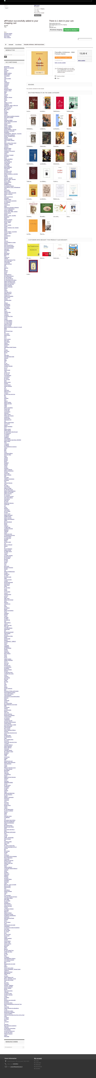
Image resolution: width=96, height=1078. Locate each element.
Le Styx (6, 317)
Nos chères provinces (9, 276)
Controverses (7, 204)
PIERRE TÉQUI (7, 516)
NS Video (6, 485)
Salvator (6, 708)
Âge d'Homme (7, 305)
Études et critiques (8, 219)
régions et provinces (8, 196)
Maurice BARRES (8, 167)
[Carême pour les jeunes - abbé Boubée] (73, 102)
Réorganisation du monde (9, 925)
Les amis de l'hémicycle (9, 1031)
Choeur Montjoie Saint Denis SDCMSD (12, 440)
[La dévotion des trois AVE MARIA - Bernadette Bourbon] (46, 155)
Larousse (6, 595)
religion (5, 96)
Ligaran (5, 554)
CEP (5, 894)
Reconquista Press (8, 825)
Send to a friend (60, 76)
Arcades (6, 852)
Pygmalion (6, 802)
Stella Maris (6, 364)
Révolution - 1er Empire (9, 131)
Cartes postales (7, 78)
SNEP (5, 360)
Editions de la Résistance (9, 282)
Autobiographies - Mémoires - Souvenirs (13, 133)
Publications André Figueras (10, 347)
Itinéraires (6, 398)
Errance (6, 812)
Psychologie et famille (9, 186)
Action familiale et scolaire (10, 242)
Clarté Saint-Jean (8, 261)
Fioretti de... (56, 146)
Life (5, 505)
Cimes (5, 853)
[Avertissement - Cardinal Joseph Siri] (33, 155)
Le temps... (42, 111)
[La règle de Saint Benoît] (46, 190)
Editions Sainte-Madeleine (9, 491)
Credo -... (69, 146)
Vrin (5, 421)
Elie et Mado (7, 851)
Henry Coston (7, 297)
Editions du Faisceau (8, 860)
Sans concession (8, 904)
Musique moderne (8, 89)
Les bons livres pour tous (9, 394)
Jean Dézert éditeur (8, 898)
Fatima (5, 100)
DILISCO (6, 671)
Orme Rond (6, 333)
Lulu (5, 818)
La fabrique (6, 445)
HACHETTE (6, 574)
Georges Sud (7, 372)
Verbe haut (6, 773)
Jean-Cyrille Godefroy (9, 693)
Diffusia (5, 711)
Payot (5, 814)
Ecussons (6, 70)
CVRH (5, 406)
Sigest (5, 644)
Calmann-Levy (7, 603)
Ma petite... (42, 216)
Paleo (5, 833)
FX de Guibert (7, 591)
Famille (5, 113)
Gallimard (6, 525)
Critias (5, 883)
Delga (5, 955)
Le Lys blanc (7, 757)
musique (6, 169)
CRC (5, 265)
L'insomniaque (7, 411)
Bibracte (6, 949)
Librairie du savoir (8, 906)
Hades (5, 578)
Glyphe (5, 466)
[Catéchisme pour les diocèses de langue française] (60, 102)
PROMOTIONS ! (7, 184)
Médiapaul (6, 530)
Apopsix (6, 425)
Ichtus (5, 923)
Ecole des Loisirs (8, 816)
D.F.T (5, 427)
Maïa (5, 962)
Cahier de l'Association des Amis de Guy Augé (14, 1015)
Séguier (5, 783)
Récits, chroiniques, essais (10, 978)
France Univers (7, 384)
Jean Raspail (7, 163)
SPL (5, 362)
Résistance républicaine (9, 821)
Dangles (6, 649)
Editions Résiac (7, 430)
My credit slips (37, 1062)
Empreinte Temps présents (10, 722)
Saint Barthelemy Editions (9, 958)
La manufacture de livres (9, 535)
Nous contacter (7, 37)
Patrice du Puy (7, 887)
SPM (5, 309)
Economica (6, 855)
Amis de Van (7, 423)
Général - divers (7, 149)
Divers (5, 81)
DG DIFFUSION (7, 648)
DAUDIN (6, 464)
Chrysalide (6, 910)
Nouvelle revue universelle (10, 1000)
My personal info (38, 1066)
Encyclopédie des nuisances (10, 446)
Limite (5, 1016)
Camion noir (6, 257)
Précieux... (29, 216)
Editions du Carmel (8, 515)
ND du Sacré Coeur (8, 331)
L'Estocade (6, 749)
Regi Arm (6, 771)
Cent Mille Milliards (8, 628)
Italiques (6, 302)
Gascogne (6, 781)
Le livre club (6, 410)
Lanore (5, 675)
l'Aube (5, 792)
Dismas (5, 272)
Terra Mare (6, 477)
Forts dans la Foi (7, 292)
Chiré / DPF (6, 843)
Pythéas (6, 350)
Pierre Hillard (7, 341)
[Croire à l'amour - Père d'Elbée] (60, 173)
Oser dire (6, 664)
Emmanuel (6, 480)
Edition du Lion (7, 391)
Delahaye (6, 876)
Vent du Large (7, 370)
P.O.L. (5, 337)
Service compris (7, 943)
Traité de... (29, 181)
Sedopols (6, 358)
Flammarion (6, 798)
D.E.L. (5, 266)
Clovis (5, 699)
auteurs (5, 234)
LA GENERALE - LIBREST (10, 641)
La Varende (6, 164)
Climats (5, 806)
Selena (5, 448)
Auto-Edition (6, 250)
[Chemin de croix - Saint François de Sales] (46, 138)
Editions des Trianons (9, 415)
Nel (5, 332)
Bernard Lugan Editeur (9, 826)
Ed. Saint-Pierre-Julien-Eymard (11, 431)
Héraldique (6, 104)
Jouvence (6, 676)
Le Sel (5, 836)
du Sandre (6, 787)
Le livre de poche (8, 579)
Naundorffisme (7, 903)
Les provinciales (7, 710)
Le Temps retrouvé (8, 769)
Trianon (5, 892)
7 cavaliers (6, 743)
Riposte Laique (7, 382)
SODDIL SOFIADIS (8, 660)
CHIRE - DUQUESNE (9, 837)
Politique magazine (8, 1033)
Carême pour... (70, 111)
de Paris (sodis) (7, 542)
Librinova (6, 634)
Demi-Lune (6, 663)
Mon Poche (6, 566)
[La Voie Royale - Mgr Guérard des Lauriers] (33, 225)
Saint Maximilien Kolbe (9, 356)
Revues (5, 352)
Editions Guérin (7, 429)
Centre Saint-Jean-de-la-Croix (10, 732)
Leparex (6, 319)
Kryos (5, 563)
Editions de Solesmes (9, 503)
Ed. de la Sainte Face (9, 950)
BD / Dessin (6, 109)
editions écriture (7, 402)
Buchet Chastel (7, 556)
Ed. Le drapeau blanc (8, 739)
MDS (5, 450)
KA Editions (6, 668)
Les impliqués (7, 308)
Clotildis (6, 758)
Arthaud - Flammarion (9, 797)
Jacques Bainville (8, 161)
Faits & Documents (8, 990)
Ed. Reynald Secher (8, 489)
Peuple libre (6, 504)
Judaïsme (6, 145)
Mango (5, 461)
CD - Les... (29, 258)
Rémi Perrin (6, 351)
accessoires (6, 66)
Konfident (6, 468)
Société (5, 226)
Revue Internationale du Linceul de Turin (13, 1004)
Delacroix (6, 268)
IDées (5, 380)
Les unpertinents (7, 667)
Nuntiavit (6, 508)
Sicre (5, 359)
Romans (6, 214)
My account (38, 1058)
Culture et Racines (8, 469)
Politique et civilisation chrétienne (11, 207)
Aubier (5, 813)
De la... (68, 216)
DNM (5, 759)
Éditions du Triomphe (8, 492)
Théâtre (5, 223)
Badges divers (7, 74)
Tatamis (6, 465)
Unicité (5, 779)
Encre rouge (6, 935)
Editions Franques (8, 285)
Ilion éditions (7, 607)
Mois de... (69, 128)
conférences (6, 82)
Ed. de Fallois (7, 587)
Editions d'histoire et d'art (9, 281)
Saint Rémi (6, 355)
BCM (5, 255)
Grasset (6, 593)
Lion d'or (6, 848)
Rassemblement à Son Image (10, 704)
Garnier (5, 532)
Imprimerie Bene (7, 300)
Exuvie (5, 657)
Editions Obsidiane (8, 426)
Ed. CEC (6, 954)
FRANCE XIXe (7, 128)
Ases (5, 399)
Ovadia (5, 953)
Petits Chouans (7, 839)
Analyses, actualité (8, 178)
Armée (5, 118)
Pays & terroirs (7, 339)
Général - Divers (7, 199)
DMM (5, 706)
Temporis (6, 552)
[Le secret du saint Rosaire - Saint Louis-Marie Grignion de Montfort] (33, 190)
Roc (5, 354)
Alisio (5, 685)
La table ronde (7, 527)
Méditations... (30, 128)
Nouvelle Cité (7, 620)
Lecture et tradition (8, 1013)
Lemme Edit (6, 473)
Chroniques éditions (8, 453)
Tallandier (6, 531)
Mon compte (7, 36)
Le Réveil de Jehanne (9, 908)
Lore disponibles (7, 375)
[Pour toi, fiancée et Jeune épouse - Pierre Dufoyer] (46, 225)
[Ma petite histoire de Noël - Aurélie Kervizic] (46, 208)
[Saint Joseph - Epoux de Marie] (73, 173)
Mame (5, 456)
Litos (5, 621)
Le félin (5, 789)
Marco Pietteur (7, 653)
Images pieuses (7, 212)
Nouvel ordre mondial (8, 980)
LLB (5, 387)
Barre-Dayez (7, 253)
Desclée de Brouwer (8, 582)
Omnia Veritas (7, 418)
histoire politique (7, 182)
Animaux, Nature (7, 233)
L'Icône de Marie (7, 716)
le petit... (28, 274)
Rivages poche (7, 805)
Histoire (5, 124)
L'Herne (5, 808)
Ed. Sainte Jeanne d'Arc (9, 845)
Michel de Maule (7, 536)
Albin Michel (6, 585)
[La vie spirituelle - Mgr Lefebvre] (33, 102)
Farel (5, 481)
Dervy (5, 933)
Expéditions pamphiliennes (10, 915)
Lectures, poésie (7, 90)
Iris (4, 301)
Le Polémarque (7, 774)
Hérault (5, 937)
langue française (7, 221)
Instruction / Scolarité (8, 155)
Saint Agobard (7, 438)
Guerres (6, 114)
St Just (5, 363)
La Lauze (6, 976)
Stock (5, 601)
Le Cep (5, 1009)
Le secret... (29, 199)
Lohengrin (6, 869)
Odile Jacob (6, 598)
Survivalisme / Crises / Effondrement (12, 187)
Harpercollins (7, 629)
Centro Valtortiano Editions (10, 730)
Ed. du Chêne (7, 930)
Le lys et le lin (7, 961)
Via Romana (6, 707)
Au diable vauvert (8, 551)
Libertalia (6, 790)
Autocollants (7, 75)
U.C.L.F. (6, 367)
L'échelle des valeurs (8, 1010)
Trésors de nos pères (8, 968)
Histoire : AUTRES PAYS (9, 136)
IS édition (6, 618)
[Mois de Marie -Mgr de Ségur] (73, 120)
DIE (5, 269)
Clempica (6, 392)
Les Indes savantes (8, 555)
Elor (5, 840)
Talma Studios (7, 633)
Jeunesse (6, 85)
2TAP (5, 965)
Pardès (5, 824)
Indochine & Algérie (8, 120)
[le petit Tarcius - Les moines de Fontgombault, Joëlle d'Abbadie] (33, 266)
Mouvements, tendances (9, 135)
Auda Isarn (6, 249)
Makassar (6, 911)
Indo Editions (7, 890)
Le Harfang (6, 1017)
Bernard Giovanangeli (8, 632)
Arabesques (6, 916)
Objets (5, 92)
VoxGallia (6, 864)
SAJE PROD (7, 487)
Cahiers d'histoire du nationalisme (11, 1008)
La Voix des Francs (8, 1032)
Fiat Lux (6, 661)
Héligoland (6, 413)
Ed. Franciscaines (8, 703)
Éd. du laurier (7, 495)
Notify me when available (60, 62)
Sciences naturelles (8, 986)
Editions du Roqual (8, 972)
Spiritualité (11, 44)
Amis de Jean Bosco (8, 245)
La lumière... (70, 199)
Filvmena (6, 731)
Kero (5, 605)
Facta (5, 289)
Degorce (6, 237)
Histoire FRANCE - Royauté (10, 129)
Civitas (5, 765)
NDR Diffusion (7, 973)
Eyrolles (6, 573)
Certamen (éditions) (8, 744)
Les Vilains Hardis (8, 323)
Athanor (6, 642)
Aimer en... (42, 258)
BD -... (68, 258)
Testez (5, 656)
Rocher (5, 597)
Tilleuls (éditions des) (8, 977)
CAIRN (5, 974)
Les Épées (6, 1019)
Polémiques (6, 344)
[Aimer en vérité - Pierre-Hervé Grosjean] (46, 250)
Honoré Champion (8, 386)
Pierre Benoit (7, 168)
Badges (5, 71)
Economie (6, 982)
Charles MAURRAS (8, 159)
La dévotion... (43, 163)
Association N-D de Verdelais (10, 856)
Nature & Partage (8, 669)
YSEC (5, 371)
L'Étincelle (6, 1027)
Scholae (6, 835)
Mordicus (6, 602)
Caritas (5, 766)
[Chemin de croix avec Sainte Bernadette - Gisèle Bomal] (60, 155)
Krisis (5, 388)
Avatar (5, 251)
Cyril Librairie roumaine (9, 959)
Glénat (5, 606)
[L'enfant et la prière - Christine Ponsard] (46, 120)
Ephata (5, 637)
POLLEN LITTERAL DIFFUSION (11, 691)
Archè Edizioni (7, 235)
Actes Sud (6, 804)
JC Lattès (6, 575)
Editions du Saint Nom (9, 284)
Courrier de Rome (8, 264)
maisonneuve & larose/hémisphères (12, 696)
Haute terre (6, 390)
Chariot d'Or (6, 652)
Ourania (6, 701)
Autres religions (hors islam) (10, 143)
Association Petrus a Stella (10, 724)
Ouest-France (7, 335)
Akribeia (6, 243)
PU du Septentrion (8, 548)
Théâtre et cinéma (8, 102)
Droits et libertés (7, 474)
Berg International (8, 521)
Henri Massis (7, 160)
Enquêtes (6, 112)
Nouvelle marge (7, 861)
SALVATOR (6, 700)
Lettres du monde (8, 324)
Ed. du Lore (6, 374)
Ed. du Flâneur (7, 922)
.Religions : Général (8, 144)
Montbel (6, 568)
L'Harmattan (6, 307)
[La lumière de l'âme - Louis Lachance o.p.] (73, 190)
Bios (5, 849)
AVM (5, 476)
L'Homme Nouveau (8, 483)
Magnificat (6, 462)
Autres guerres (7, 122)
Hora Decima (7, 499)
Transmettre (6, 509)
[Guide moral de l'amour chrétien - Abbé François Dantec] (60, 250)
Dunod (5, 611)
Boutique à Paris (7, 34)
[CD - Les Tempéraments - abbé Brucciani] (33, 250)
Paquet (5, 616)
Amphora (6, 919)
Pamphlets (6, 183)
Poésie (5, 218)
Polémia (6, 343)
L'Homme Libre (7, 312)
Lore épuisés (7, 376)
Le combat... (70, 163)
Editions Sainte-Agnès (9, 422)
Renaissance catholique (9, 715)
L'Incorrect (6, 1021)
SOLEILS (6, 778)
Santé (5, 188)
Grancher (6, 650)
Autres (5, 69)
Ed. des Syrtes (7, 785)
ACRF (5, 828)
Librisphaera (6, 926)
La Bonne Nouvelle (8, 720)
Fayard (5, 590)
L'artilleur (6, 581)
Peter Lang (6, 340)
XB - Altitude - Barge (8, 751)
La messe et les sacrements (10, 200)
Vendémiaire (6, 786)
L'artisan (6, 624)
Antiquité (6, 137)
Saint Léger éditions (8, 497)
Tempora (6, 939)
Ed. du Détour (7, 558)
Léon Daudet (7, 165)
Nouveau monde (7, 577)
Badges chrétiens (8, 73)
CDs (5, 79)
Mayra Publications (8, 857)
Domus (5, 734)
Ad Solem (6, 617)
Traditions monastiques (9, 478)
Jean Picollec (7, 677)
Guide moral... (56, 258)
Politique (6, 176)
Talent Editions (7, 622)
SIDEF (5, 405)
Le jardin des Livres (8, 672)
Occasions (6, 156)
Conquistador (7, 262)
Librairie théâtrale (8, 938)
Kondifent (6, 872)
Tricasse (6, 907)
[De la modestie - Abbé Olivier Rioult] (73, 208)
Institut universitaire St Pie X (10, 847)
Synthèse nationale (8, 366)
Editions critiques (8, 912)
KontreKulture (7, 304)
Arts (5, 101)
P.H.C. (5, 336)
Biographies (6, 132)
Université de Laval (8, 761)
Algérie (5, 229)
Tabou (5, 1005)
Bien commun (7, 728)
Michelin (6, 460)
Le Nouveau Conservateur (9, 1028)
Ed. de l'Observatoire (8, 809)
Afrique (5, 230)
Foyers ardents (7, 941)
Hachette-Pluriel (7, 594)
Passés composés (8, 688)
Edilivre (5, 966)
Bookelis (6, 614)
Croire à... (55, 181)
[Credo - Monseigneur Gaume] (73, 138)
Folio (5, 564)
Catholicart (6, 970)
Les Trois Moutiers (8, 321)
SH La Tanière (7, 511)
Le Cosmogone (7, 895)
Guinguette (6, 83)
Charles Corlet (7, 942)
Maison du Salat (7, 325)
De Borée (6, 539)
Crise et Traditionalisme (9, 208)
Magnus (6, 546)
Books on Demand (8, 544)
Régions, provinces (8, 194)
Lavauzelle (6, 645)
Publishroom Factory (8, 914)
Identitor (6, 298)
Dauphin (6, 796)
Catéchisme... (56, 111)
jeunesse (6, 94)
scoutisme (6, 152)
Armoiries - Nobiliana (8, 985)
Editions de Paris (8, 517)
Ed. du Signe (7, 379)
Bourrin (5, 523)
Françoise (6, 1024)
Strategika (6, 882)
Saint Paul (6, 500)
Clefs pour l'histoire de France (10, 896)
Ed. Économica (7, 433)
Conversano (6, 859)
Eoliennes (6, 697)
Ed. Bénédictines (8, 736)
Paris (5, 195)
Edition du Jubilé (7, 488)
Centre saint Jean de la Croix (10, 742)
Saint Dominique (7, 763)
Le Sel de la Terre (8, 993)
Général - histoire (8, 125)
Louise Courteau (7, 659)
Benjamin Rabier (7, 148)
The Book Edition (8, 879)
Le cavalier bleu (7, 538)
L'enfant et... (43, 128)
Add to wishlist (81, 60)
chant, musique (7, 108)
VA (4, 547)
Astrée (5, 871)
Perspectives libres (8, 1002)
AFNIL (5, 947)
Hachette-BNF (7, 638)
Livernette (6, 877)
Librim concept (7, 414)
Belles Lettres (7, 441)
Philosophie (6, 984)
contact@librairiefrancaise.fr (16, 1066)
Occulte (6, 175)
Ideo (5, 630)
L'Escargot (6, 740)
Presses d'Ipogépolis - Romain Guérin (12, 969)
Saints (5, 206)
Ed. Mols (6, 560)
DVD (5, 93)
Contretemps (7, 719)
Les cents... (56, 216)
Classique (6, 88)
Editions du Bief (7, 550)
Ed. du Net (6, 931)
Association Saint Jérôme (9, 820)
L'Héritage (6, 992)
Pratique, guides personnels (10, 192)
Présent (6, 345)
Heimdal (6, 238)
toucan (5, 589)
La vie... (28, 111)
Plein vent (6, 626)
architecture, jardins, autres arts (11, 105)
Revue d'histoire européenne (10, 1025)
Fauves (5, 311)
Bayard (5, 609)
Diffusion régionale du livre (10, 767)
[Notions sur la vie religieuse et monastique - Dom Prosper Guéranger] (60, 190)
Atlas (5, 397)
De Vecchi (6, 378)
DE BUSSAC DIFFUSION (9, 832)
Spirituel (6, 86)
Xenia (5, 442)
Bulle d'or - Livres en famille (10, 884)
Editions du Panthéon (8, 610)
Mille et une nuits (8, 625)
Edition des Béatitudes (9, 822)
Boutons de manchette (9, 67)
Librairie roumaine (8, 891)
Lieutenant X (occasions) (9, 151)
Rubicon (6, 401)
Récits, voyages (7, 225)
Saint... (68, 181)
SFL (5, 239)
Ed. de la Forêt (7, 934)
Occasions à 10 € (8, 171)
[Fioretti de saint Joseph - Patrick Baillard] (60, 138)
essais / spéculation (8, 210)
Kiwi (5, 683)
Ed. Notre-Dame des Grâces (10, 280)
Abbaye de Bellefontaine (9, 571)
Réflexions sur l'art (8, 106)
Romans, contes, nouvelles (10, 215)
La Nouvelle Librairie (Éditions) (10, 868)
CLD (5, 543)
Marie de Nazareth (8, 726)
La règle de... (43, 199)
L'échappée (6, 444)
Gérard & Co (7, 294)
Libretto (5, 562)
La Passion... (56, 128)
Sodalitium (6, 437)
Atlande (5, 687)
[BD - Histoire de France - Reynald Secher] (73, 250)
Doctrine (6, 203)
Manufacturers (12, 1042)
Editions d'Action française (10, 777)
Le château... (43, 181)
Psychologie (6, 190)
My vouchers (37, 1068)
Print (58, 78)
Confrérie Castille (8, 841)
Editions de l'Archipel (8, 599)
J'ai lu (5, 801)
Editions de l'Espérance (9, 519)
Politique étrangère (8, 139)
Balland (5, 540)
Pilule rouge (6, 873)
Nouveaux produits (8, 33)
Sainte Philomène (8, 746)
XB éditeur (6, 753)
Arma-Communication (9, 247)
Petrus (5, 507)
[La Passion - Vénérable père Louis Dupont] (60, 120)
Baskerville (6, 254)
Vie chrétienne (18, 44)
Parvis (5, 920)
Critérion (6, 457)
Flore (5, 888)
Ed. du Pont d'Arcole (8, 278)
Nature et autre (7, 191)
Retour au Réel (7, 886)
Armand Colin (7, 583)
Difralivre (6, 270)
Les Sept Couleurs (8, 320)
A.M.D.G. (6, 241)
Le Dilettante (7, 817)
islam (5, 141)
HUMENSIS (6, 646)
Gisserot (6, 472)
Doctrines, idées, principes (10, 179)
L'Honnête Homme (8, 750)
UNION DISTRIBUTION (9, 793)
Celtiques (6, 258)
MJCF (5, 329)
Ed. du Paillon (7, 900)
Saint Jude (6, 712)
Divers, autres (7, 180)
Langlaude (6, 315)
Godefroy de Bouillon (8, 296)
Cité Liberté (6, 945)
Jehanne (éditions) (8, 867)
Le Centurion (7, 718)
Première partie (7, 735)
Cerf (5, 570)
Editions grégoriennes (9, 470)
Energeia (6, 383)
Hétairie (5, 775)
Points (5, 452)
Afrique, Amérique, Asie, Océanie (11, 227)
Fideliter (6, 290)
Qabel (5, 738)
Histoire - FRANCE (8, 126)
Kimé (5, 449)
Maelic (5, 865)
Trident (5, 844)
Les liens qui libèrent (8, 810)
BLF (5, 395)
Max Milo (6, 679)
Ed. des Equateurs (8, 794)
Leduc (5, 684)
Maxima (6, 640)
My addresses (37, 1064)
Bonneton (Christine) (8, 567)
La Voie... (29, 234)
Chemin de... (43, 146)
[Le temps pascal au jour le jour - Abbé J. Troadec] (46, 102)
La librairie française (8, 528)
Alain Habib (6, 899)
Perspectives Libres (8, 636)
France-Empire (7, 727)
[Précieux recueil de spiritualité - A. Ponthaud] (33, 208)
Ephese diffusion (7, 747)
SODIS (5, 520)
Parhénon (6, 902)
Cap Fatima (6, 929)
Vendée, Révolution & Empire (10, 121)
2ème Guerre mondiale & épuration (11, 116)
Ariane (5, 654)
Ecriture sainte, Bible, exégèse (10, 211)
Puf (5, 348)
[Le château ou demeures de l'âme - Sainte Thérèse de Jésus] (46, 173)
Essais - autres (7, 222)
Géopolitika (6, 880)
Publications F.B (7, 419)
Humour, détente (7, 988)
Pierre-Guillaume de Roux (9, 692)
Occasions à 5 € (7, 172)
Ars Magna (6, 435)
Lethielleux (6, 613)
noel (5, 981)
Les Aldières (6, 434)
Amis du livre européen (9, 246)
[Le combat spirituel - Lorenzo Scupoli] (73, 155)
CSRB (5, 755)
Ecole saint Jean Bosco (9, 829)
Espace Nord (7, 409)
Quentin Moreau (7, 723)
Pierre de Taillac (7, 454)
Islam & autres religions (9, 140)
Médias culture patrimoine (9, 762)
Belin (5, 689)
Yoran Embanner (7, 695)
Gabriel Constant (7, 293)
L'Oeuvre (6, 313)
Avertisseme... (30, 163)
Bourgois (6, 559)
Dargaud (6, 458)
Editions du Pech (8, 493)
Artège (5, 586)
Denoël (5, 524)
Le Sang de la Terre (8, 316)
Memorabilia (6, 770)
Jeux (5, 77)
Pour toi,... (42, 234)
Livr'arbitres (6, 957)
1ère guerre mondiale (8, 117)
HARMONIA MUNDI (8, 782)
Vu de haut (6, 1006)
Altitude (5, 754)
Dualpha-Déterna (7, 274)
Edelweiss (6, 875)
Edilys (5, 830)
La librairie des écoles (9, 673)
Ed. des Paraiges (8, 277)
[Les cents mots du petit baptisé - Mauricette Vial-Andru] (60, 208)
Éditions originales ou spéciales (11, 174)
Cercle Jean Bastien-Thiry (9, 259)
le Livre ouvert (7, 513)
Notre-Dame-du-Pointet (9, 918)
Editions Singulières (8, 407)
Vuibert (5, 680)
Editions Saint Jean (8, 863)
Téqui (5, 484)
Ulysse (5, 368)
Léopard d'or (6, 417)
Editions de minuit (8, 534)
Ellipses (6, 288)
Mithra (5, 328)
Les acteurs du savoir (9, 496)
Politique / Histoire (8, 97)
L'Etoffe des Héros (8, 951)
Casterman (6, 800)
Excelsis (6, 512)
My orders (36, 1060)
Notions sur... (56, 199)
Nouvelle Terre (7, 665)
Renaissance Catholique (9, 1012)
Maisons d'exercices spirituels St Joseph (13, 327)
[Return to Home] (5, 45)
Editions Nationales (8, 286)
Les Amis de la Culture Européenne (11, 927)
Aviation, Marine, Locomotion (10, 231)
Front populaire (7, 1029)
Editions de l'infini (8, 403)
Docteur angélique (8, 714)
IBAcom (6, 946)
